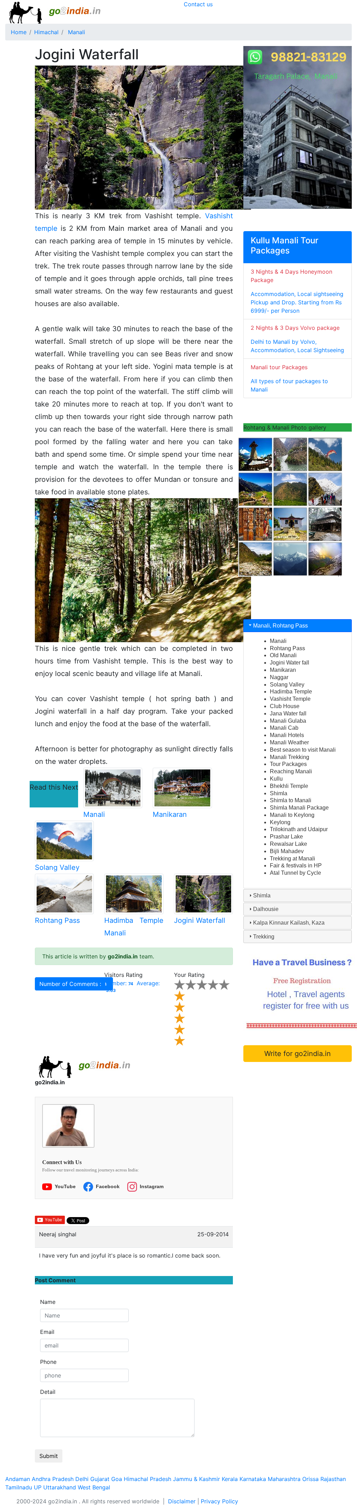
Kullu (276, 779)
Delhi (82, 1478)
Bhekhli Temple (289, 786)
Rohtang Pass (57, 920)
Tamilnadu (18, 1487)
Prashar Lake (286, 837)
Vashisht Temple (290, 699)
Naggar (279, 677)
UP (37, 1487)
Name (47, 1301)
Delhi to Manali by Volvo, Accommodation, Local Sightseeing (297, 339)
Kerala (230, 1478)
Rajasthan (333, 1478)
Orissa (310, 1478)
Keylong (280, 822)
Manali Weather (289, 742)
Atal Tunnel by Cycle (295, 873)
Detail (47, 1391)
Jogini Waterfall (199, 920)
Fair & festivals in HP (296, 865)
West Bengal (94, 1487)
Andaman (17, 1478)
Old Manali (283, 655)
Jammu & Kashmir (196, 1478)
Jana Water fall (288, 713)
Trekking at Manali (292, 858)
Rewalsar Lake (288, 844)
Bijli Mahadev (287, 851)
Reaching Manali (291, 771)
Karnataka (253, 1478)
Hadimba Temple (291, 691)
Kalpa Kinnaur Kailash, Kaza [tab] (289, 923)
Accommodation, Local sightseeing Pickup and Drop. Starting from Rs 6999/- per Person (297, 291)
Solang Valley (57, 867)
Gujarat (99, 1478)
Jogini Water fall (289, 663)
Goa (116, 1478)
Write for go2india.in (297, 1053)
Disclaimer (182, 1501)
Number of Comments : (73, 983)
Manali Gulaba (288, 721)
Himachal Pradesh (147, 1478)
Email (47, 1331)
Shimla (278, 793)
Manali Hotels (287, 735)
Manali (94, 814)
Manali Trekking (289, 757)
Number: (118, 983)
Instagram (152, 1186)
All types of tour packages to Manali (289, 378)
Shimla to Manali (290, 800)
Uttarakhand (59, 1487)
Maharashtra (284, 1478)
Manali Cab (284, 728)
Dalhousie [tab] (266, 909)
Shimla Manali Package (299, 808)
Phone (48, 1361)
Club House (284, 706)
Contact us (198, 4)
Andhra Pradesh (53, 1478)
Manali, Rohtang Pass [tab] (280, 626)
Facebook (108, 1186)
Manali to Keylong (292, 815)
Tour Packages (288, 764)
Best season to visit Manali (303, 750)
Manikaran (170, 814)
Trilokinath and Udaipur (299, 829)
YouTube (65, 1186)
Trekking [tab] (263, 937)
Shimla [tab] (262, 895)
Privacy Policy (219, 1501)
